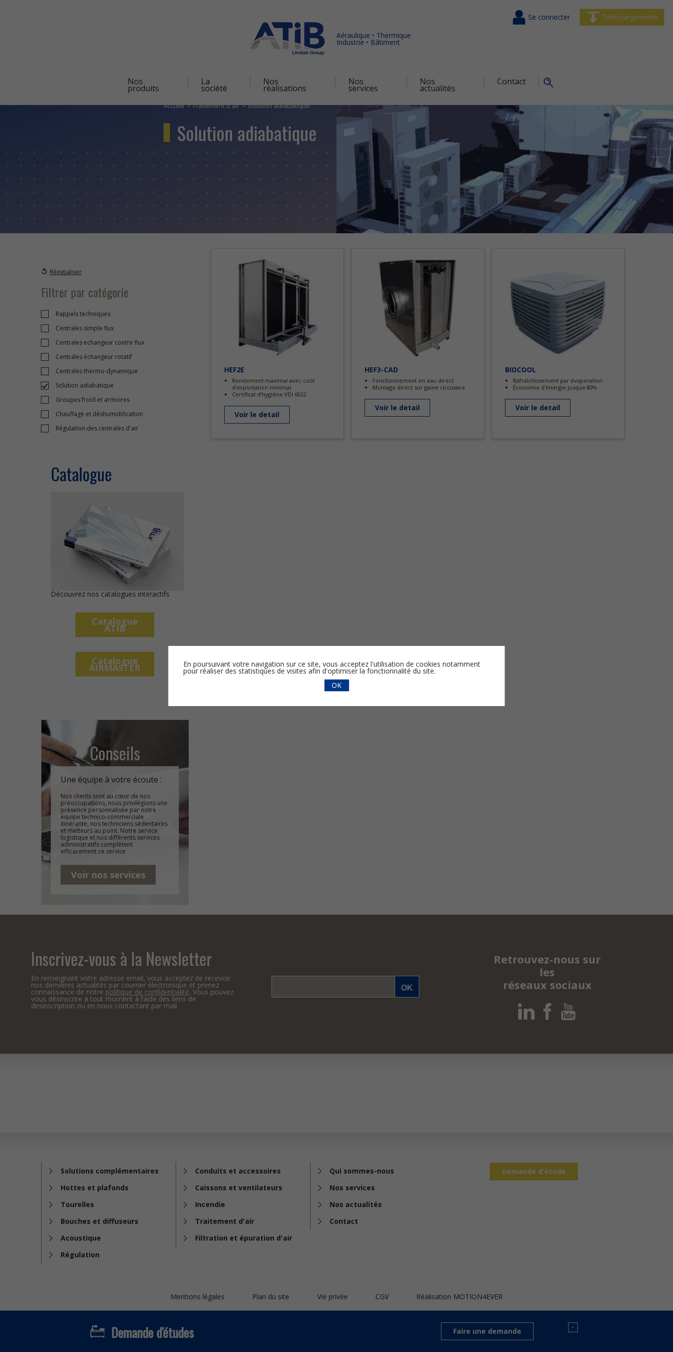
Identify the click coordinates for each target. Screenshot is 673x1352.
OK (336, 685)
